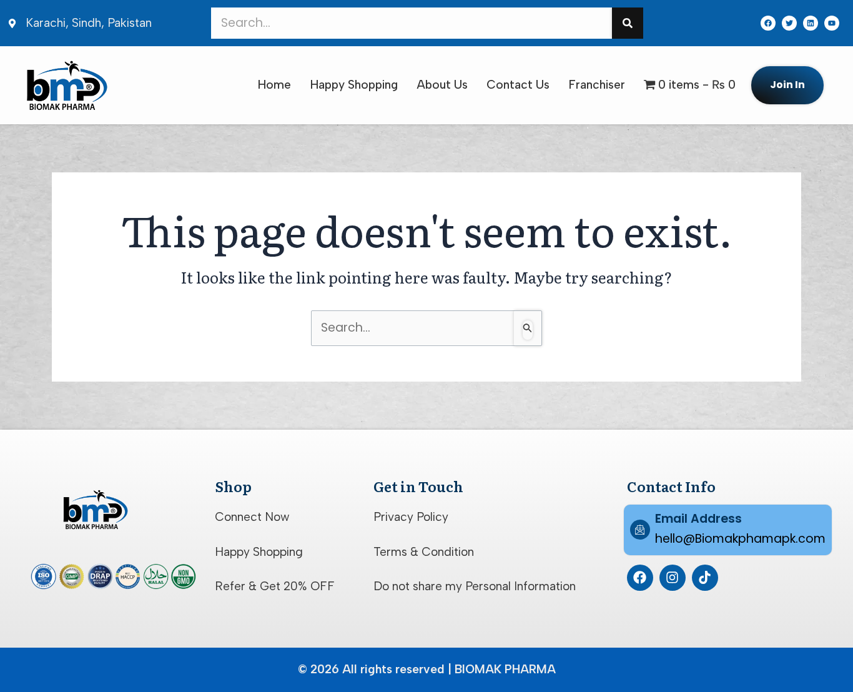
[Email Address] (640, 530)
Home (274, 84)
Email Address (698, 518)
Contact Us (518, 84)
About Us (442, 84)
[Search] (627, 23)
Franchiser (596, 84)
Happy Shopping (354, 84)
